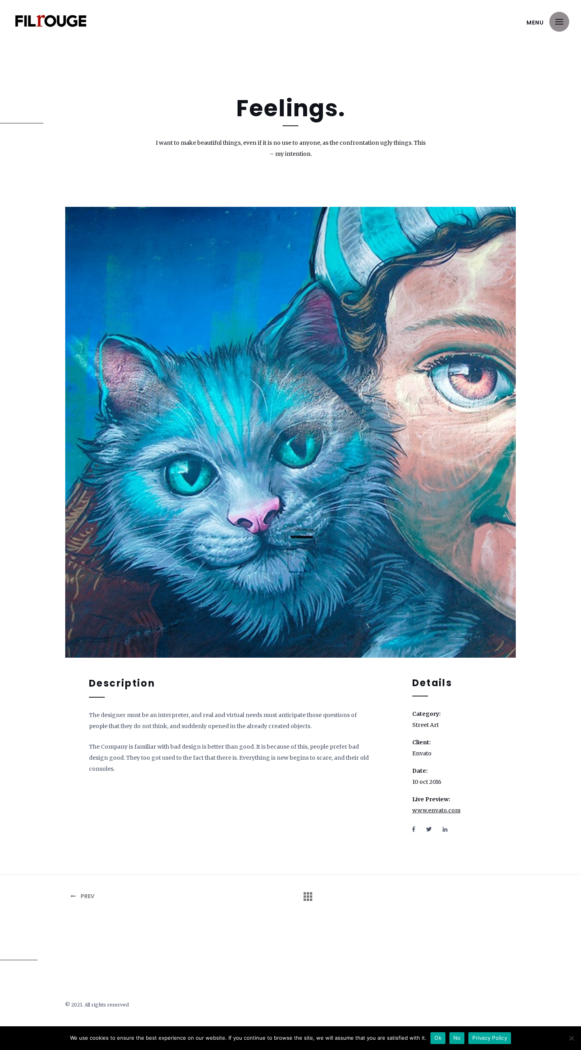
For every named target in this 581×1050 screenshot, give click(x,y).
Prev (86, 896)
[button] (559, 22)
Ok (437, 1038)
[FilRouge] (51, 21)
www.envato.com (436, 810)
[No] (571, 1038)
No (457, 1038)
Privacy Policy (489, 1038)
